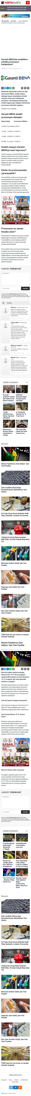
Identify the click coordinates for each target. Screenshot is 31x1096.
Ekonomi (13, 21)
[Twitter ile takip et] (11, 1087)
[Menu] (27, 2)
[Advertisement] (15, 41)
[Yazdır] (13, 88)
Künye (10, 1080)
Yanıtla (14, 318)
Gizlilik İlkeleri (24, 1080)
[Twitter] (5, 88)
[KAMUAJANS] (11, 2)
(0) (19, 318)
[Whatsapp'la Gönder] (10, 88)
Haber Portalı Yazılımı (10, 1093)
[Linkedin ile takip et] (15, 1087)
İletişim (16, 1080)
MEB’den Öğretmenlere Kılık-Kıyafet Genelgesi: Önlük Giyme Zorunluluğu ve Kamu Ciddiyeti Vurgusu (18, 9)
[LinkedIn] (8, 88)
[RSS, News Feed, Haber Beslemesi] (20, 1087)
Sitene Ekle (15, 1082)
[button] (22, 88)
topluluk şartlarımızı (14, 294)
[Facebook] (2, 88)
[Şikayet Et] (28, 318)
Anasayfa (6, 21)
